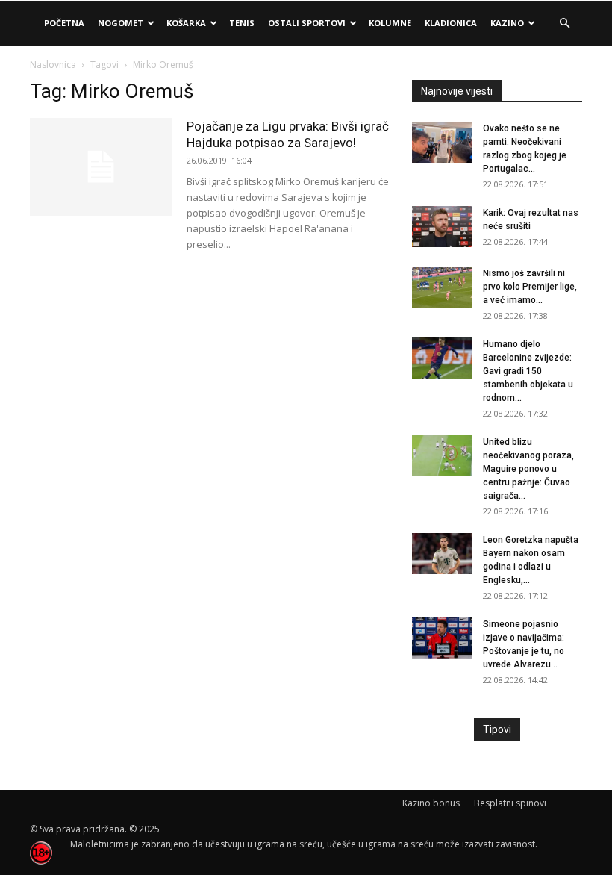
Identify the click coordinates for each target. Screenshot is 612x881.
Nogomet (120, 22)
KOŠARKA (186, 22)
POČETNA (64, 22)
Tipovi (497, 729)
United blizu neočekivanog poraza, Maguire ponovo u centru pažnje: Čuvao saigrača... (528, 469)
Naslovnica (53, 64)
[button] (564, 23)
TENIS (242, 22)
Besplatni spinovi (510, 803)
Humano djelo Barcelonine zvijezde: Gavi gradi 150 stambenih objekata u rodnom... (528, 371)
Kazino (507, 22)
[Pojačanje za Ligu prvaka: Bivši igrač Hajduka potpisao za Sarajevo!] (101, 167)
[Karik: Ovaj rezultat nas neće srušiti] (442, 226)
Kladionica (451, 22)
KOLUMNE (390, 22)
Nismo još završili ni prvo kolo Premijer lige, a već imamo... (530, 286)
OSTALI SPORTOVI (307, 22)
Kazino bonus (431, 803)
